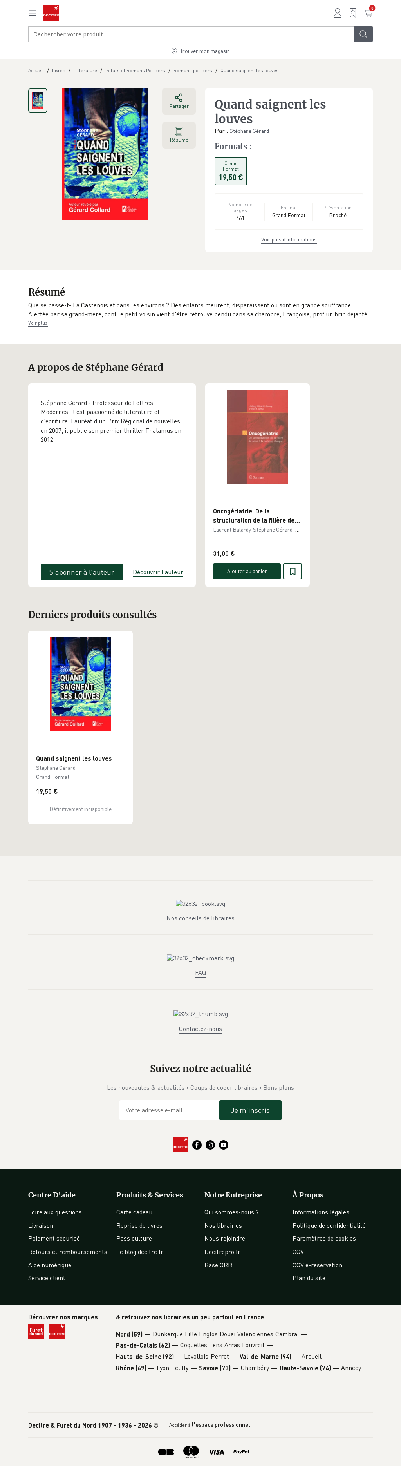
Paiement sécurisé (54, 1238)
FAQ (200, 972)
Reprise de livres (139, 1225)
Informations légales (321, 1212)
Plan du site (309, 1278)
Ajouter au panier (247, 571)
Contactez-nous (200, 1028)
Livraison (40, 1225)
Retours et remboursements (67, 1252)
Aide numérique (49, 1265)
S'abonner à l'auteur (81, 572)
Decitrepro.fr (222, 1252)
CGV (298, 1252)
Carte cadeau (134, 1212)
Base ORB (218, 1265)
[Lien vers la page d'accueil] (51, 13)
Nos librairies (223, 1225)
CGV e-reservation (317, 1265)
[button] (200, 310)
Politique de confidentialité (329, 1225)
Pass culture (134, 1238)
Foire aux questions (55, 1212)
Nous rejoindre (224, 1238)
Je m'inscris (250, 1110)
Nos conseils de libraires (200, 918)
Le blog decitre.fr (139, 1252)
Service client (46, 1278)
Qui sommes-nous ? (231, 1212)
